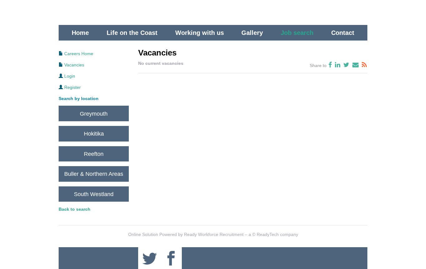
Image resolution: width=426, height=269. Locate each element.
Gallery (252, 32)
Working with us (199, 32)
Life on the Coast (132, 32)
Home (80, 32)
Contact (342, 32)
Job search (297, 32)
